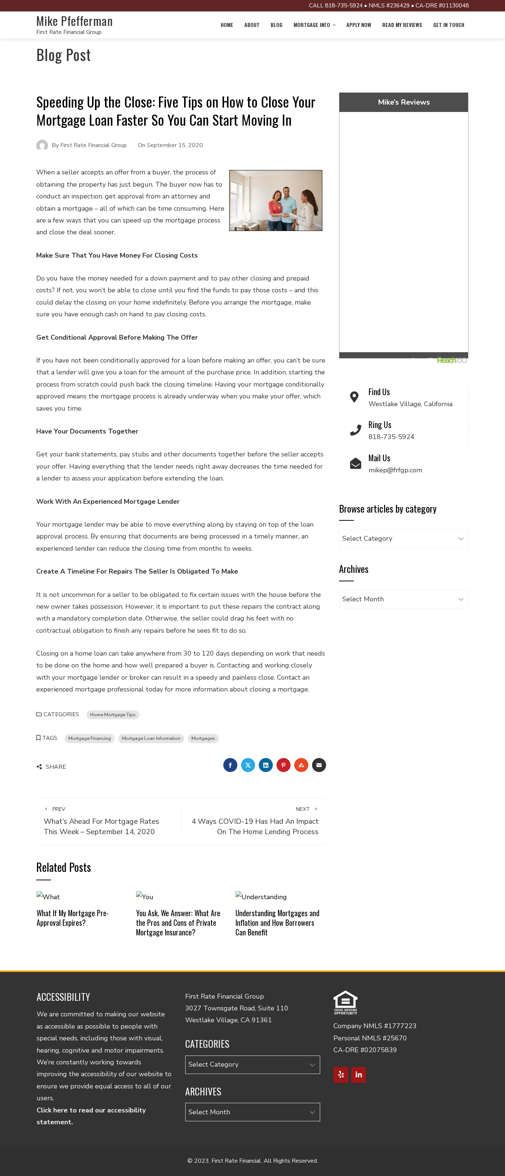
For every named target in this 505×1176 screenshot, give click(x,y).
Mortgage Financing (89, 738)
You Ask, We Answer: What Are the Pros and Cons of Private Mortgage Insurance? (178, 922)
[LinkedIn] (358, 1075)
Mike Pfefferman (74, 20)
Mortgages (203, 738)
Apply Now (358, 24)
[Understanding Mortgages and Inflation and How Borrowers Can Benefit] (261, 896)
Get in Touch (448, 24)
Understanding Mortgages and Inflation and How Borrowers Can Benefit (277, 922)
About (252, 24)
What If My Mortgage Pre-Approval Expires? (73, 917)
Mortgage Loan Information (151, 738)
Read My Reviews (402, 24)
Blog (276, 24)
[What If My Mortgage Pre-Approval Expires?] (48, 896)
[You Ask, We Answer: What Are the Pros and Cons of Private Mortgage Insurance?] (144, 896)
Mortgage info (312, 24)
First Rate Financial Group (69, 32)
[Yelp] (340, 1075)
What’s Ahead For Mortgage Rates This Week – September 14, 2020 (101, 821)
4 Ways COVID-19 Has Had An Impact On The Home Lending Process (255, 821)
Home (227, 24)
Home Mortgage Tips (113, 714)
